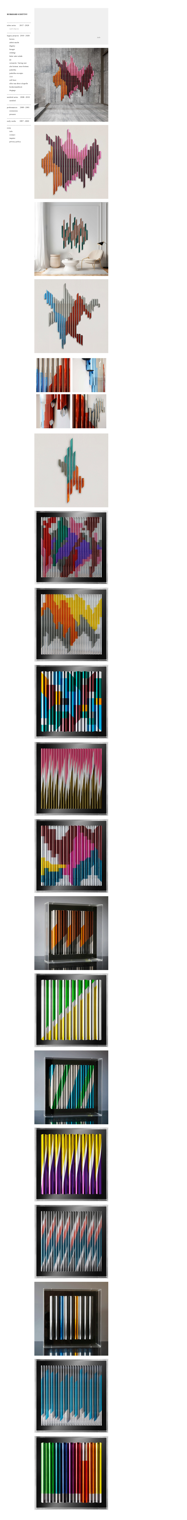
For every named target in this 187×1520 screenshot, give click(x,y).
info (98, 37)
